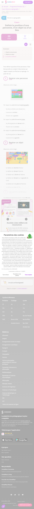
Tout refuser (6, 274)
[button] (3, 506)
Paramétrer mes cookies (17, 274)
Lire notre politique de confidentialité (9, 269)
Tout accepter (28, 274)
